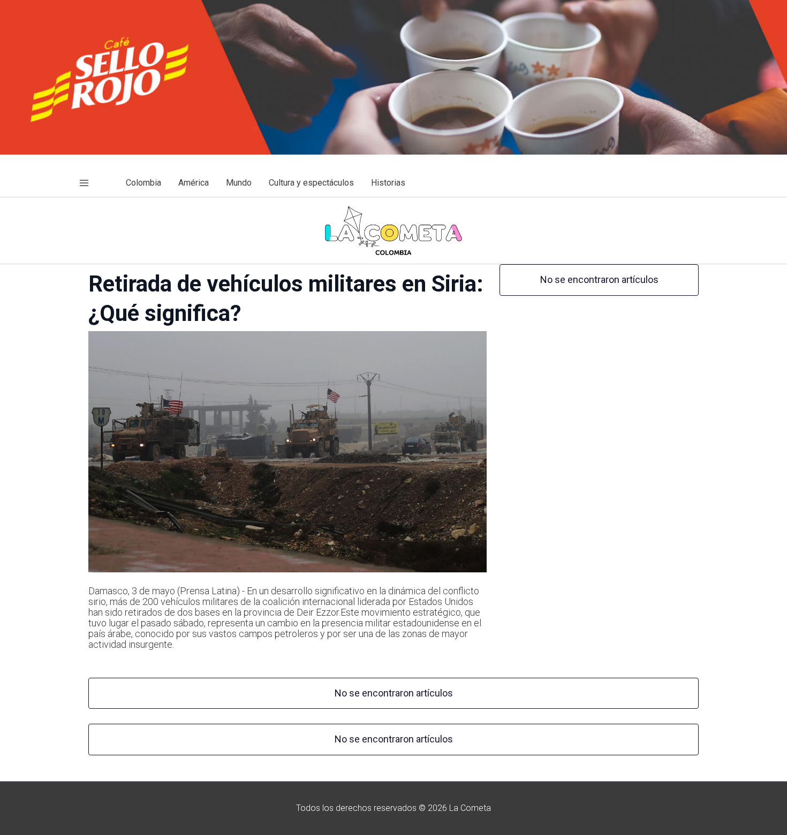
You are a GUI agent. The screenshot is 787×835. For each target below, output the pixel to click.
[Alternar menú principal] (84, 183)
